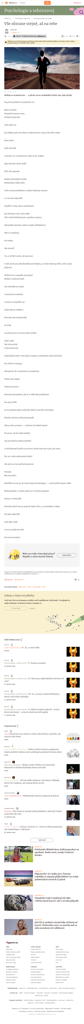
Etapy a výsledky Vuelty (38, 952)
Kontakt (56, 1008)
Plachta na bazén (29, 993)
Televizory (30, 1003)
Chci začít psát (15, 608)
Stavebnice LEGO (40, 1000)
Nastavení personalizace (55, 1011)
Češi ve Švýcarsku (36, 977)
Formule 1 (59, 960)
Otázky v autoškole (61, 980)
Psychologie (37, 587)
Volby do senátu (10, 960)
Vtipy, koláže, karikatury (15, 749)
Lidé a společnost (12, 647)
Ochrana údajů (65, 1008)
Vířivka (46, 995)
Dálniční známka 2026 (62, 972)
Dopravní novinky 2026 (62, 974)
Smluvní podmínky (37, 1008)
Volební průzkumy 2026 (13, 952)
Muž (44, 587)
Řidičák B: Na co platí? (62, 977)
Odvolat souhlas (40, 1011)
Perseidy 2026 (43, 988)
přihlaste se (41, 36)
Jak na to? (32, 608)
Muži (29, 587)
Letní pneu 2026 (61, 969)
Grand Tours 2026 (36, 962)
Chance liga (59, 949)
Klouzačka (54, 993)
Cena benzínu (53, 988)
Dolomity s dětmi (36, 982)
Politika (7, 811)
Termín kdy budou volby (13, 957)
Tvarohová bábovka (12, 977)
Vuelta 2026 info (36, 949)
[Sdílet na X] (79, 580)
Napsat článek (66, 555)
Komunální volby (11, 962)
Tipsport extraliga (61, 954)
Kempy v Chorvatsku (37, 969)
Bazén (21, 993)
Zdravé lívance (10, 974)
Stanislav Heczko (9, 793)
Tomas (6, 731)
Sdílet (73, 36)
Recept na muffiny (11, 972)
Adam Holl (7, 762)
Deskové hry (70, 1000)
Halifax (13, 30)
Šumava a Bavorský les (37, 974)
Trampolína (39, 993)
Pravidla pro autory (26, 1011)
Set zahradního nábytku (66, 993)
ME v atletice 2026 (61, 957)
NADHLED (7, 746)
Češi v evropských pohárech (66, 988)
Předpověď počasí (32, 988)
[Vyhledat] (47, 3)
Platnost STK (59, 982)
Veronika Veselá (9, 808)
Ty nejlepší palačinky (12, 969)
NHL (57, 962)
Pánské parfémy (50, 1003)
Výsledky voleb (10, 954)
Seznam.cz (77, 3)
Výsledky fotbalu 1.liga (62, 952)
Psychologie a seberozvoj (15, 663)
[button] (42, 68)
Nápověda (48, 1008)
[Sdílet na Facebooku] (76, 580)
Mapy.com (22, 988)
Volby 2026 (9, 949)
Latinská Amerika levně (38, 980)
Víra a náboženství (12, 795)
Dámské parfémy (52, 1000)
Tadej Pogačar (35, 957)
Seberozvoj (22, 587)
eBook (66, 36)
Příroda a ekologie (12, 764)
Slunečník (47, 993)
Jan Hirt (33, 954)
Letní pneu (61, 1000)
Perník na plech (10, 982)
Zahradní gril (39, 995)
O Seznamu (25, 1008)
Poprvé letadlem (36, 972)
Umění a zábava (11, 826)
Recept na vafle (10, 980)
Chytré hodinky (39, 1003)
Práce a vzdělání (11, 780)
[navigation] (2, 2)
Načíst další (42, 840)
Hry (6, 734)
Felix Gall (33, 960)
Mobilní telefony (29, 1000)
